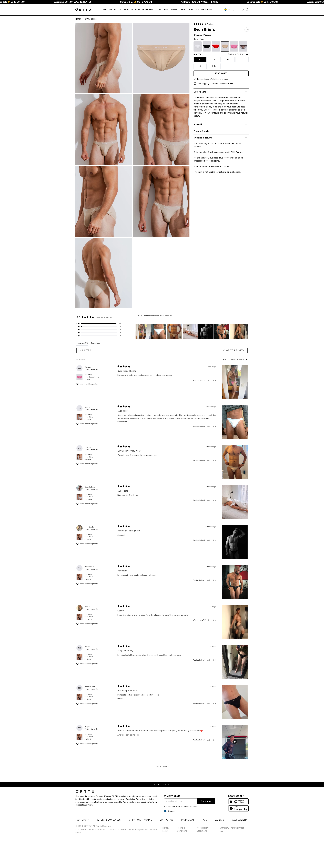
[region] (192, 331)
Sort (225, 359)
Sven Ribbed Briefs (92, 378)
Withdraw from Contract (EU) (232, 829)
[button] (204, 24)
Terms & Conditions (182, 829)
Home (78, 19)
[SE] (227, 9)
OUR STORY (82, 820)
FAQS (204, 820)
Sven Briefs (91, 19)
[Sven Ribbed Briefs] (234, 46)
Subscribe (206, 801)
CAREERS (219, 820)
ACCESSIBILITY (240, 820)
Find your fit (233, 54)
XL (200, 66)
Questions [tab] (95, 343)
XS (200, 59)
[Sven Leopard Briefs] (243, 46)
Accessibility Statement (202, 829)
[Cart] (247, 9)
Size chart (244, 54)
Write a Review (236, 351)
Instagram (187, 820)
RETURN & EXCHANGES (108, 820)
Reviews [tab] (82, 343)
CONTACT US (166, 820)
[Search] (238, 9)
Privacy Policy (165, 829)
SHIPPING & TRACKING (140, 820)
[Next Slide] (246, 331)
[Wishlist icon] (233, 9)
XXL (214, 66)
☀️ (136, 2)
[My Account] (243, 9)
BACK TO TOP (160, 784)
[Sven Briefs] (198, 46)
